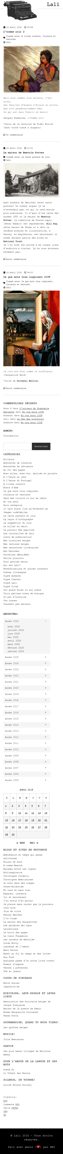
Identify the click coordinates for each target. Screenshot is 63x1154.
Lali (53, 4)
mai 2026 (13, 637)
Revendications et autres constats (25, 568)
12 (32, 812)
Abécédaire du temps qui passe (22, 854)
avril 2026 (14, 640)
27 (39, 827)
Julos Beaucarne (13, 1039)
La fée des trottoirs (30, 418)
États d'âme (10, 487)
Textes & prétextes (15, 967)
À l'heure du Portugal (17, 480)
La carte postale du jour (19, 515)
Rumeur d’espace (13, 964)
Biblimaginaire (12, 872)
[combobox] (17, 446)
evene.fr (8, 1069)
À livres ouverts (14, 484)
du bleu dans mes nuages (18, 883)
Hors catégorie (12, 505)
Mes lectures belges (16, 544)
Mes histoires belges (16, 540)
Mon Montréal (11, 551)
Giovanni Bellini (27, 380)
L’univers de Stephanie (34, 408)
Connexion (10, 435)
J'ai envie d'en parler (18, 900)
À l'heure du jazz (14, 476)
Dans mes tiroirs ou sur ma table (24, 498)
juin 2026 (14, 633)
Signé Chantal (12, 579)
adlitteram (10, 858)
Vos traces (10, 600)
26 (32, 827)
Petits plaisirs (13, 558)
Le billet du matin (15, 526)
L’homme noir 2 (14, 31)
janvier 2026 (16, 651)
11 (26, 812)
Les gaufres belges (15, 1027)
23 (13, 827)
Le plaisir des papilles (18, 529)
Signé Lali (10, 582)
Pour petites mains (15, 561)
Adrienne (8, 411)
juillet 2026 (16, 630)
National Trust (12, 241)
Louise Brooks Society (17, 1084)
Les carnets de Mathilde (18, 939)
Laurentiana (10, 928)
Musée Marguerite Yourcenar (20, 1012)
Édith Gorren (11, 983)
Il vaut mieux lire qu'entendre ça (25, 508)
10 (19, 812)
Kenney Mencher (12, 914)
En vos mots (10, 501)
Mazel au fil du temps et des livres (26, 953)
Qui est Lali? (12, 565)
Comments (11, 1104)
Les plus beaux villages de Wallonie (26, 1051)
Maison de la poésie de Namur (22, 1008)
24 (19, 827)
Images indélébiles (15, 512)
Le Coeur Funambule (15, 935)
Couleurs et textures (16, 494)
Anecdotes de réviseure (18, 466)
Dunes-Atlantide (13, 886)
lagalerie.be (11, 986)
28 (46, 827)
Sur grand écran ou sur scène (22, 589)
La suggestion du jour (17, 522)
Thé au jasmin (12, 971)
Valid (10, 1107)
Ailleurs (8, 459)
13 (39, 812)
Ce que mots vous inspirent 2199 (26, 276)
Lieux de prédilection (17, 536)
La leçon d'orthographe (18, 519)
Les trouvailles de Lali (18, 533)
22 (6, 827)
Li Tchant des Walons (16, 1073)
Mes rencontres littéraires (20, 547)
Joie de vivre (12, 911)
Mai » (34, 842)
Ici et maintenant (14, 897)
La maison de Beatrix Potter (23, 152)
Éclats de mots (12, 861)
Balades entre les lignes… (20, 868)
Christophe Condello (16, 875)
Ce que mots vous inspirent (20, 491)
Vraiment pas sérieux (16, 604)
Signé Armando (12, 575)
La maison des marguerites (20, 921)
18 (26, 820)
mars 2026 (14, 644)
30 (13, 834)
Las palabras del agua (17, 925)
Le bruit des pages (15, 932)
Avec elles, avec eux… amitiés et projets (30, 473)
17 (19, 820)
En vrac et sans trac (16, 890)
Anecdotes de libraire (17, 462)
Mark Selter (10, 950)
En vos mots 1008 (33, 411)
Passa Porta (10, 1015)
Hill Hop (51, 223)
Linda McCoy (10, 943)
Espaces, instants (14, 893)
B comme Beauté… (13, 865)
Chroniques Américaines (18, 879)
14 (46, 812)
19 (32, 820)
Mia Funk (8, 957)
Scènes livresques (14, 572)
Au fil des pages (14, 469)
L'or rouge (10, 918)
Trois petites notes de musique (23, 593)
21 (46, 820)
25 (26, 827)
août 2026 (14, 626)
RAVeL (6, 1054)
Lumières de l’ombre (16, 946)
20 (39, 820)
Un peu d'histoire (14, 596)
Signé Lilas (10, 586)
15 (6, 820)
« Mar (20, 842)
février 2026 (16, 647)
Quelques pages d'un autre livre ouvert (28, 960)
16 (13, 820)
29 (6, 834)
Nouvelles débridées (16, 554)
